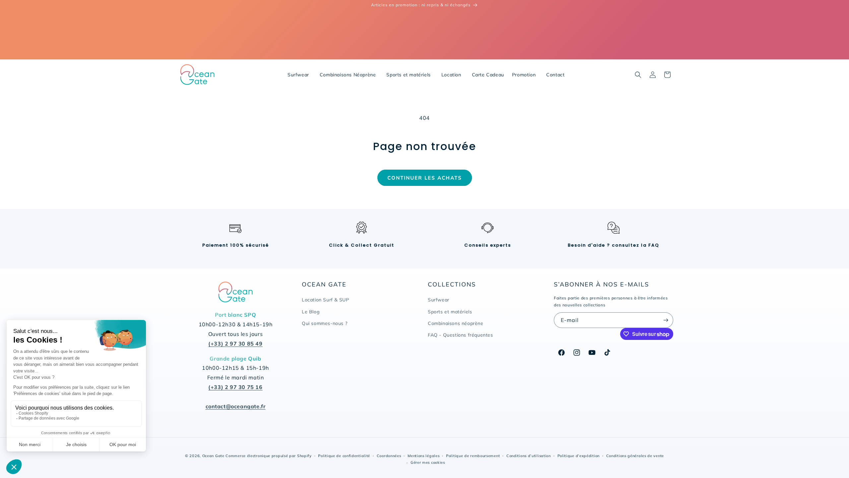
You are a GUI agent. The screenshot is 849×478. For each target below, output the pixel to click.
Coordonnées (389, 455)
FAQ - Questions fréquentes (460, 335)
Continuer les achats (424, 178)
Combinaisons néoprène (456, 323)
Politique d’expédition (578, 455)
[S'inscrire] (665, 320)
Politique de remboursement (473, 455)
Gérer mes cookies (428, 462)
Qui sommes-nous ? (324, 323)
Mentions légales (423, 455)
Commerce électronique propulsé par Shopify (268, 455)
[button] (638, 74)
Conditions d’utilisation (528, 455)
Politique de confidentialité (344, 455)
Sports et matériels (450, 312)
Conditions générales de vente (635, 455)
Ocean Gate (213, 455)
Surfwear (438, 300)
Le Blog (310, 312)
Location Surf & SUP (325, 300)
